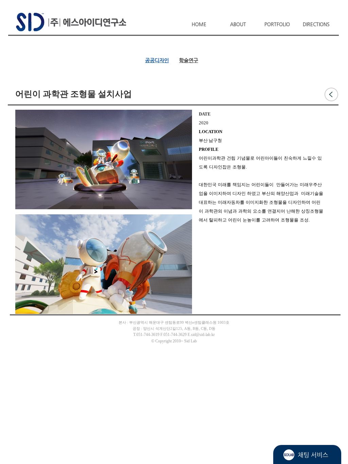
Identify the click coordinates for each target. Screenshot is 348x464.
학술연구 (188, 60)
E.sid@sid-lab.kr (201, 335)
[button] (238, 21)
